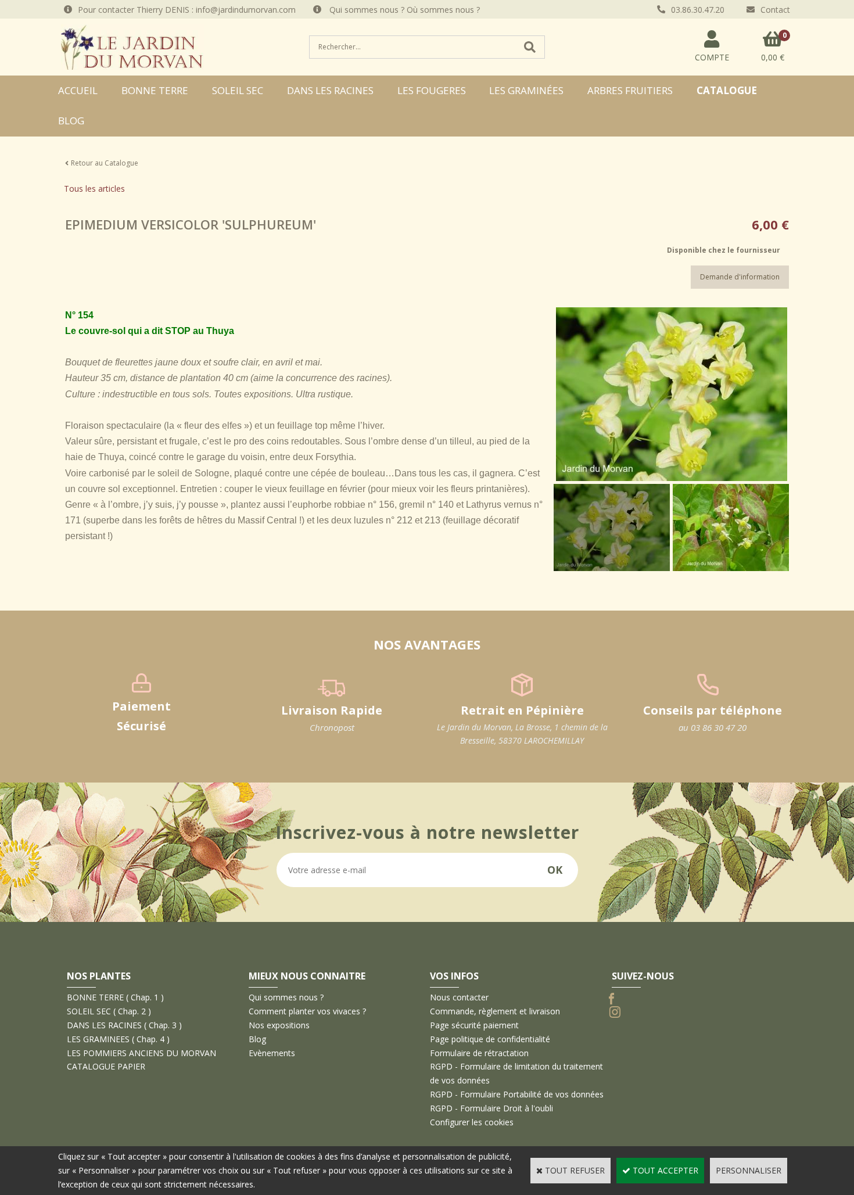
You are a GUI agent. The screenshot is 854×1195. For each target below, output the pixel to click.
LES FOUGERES (431, 90)
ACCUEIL (78, 90)
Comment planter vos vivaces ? (307, 1011)
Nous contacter (459, 997)
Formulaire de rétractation (479, 1052)
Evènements (272, 1052)
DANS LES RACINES (330, 90)
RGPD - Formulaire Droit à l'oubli (491, 1108)
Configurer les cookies (472, 1122)
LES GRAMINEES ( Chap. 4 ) (118, 1039)
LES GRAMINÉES (526, 90)
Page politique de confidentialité (490, 1039)
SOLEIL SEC (237, 90)
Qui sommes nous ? (286, 997)
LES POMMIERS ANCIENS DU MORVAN (141, 1052)
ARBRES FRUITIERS (630, 90)
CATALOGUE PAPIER (106, 1066)
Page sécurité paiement (474, 1025)
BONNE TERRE (154, 90)
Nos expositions (279, 1025)
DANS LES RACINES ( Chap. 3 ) (124, 1025)
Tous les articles (94, 188)
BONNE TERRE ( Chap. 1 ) (115, 997)
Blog (71, 120)
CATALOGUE (727, 90)
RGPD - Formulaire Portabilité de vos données (517, 1094)
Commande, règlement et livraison (495, 1011)
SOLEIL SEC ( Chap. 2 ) (109, 1011)
